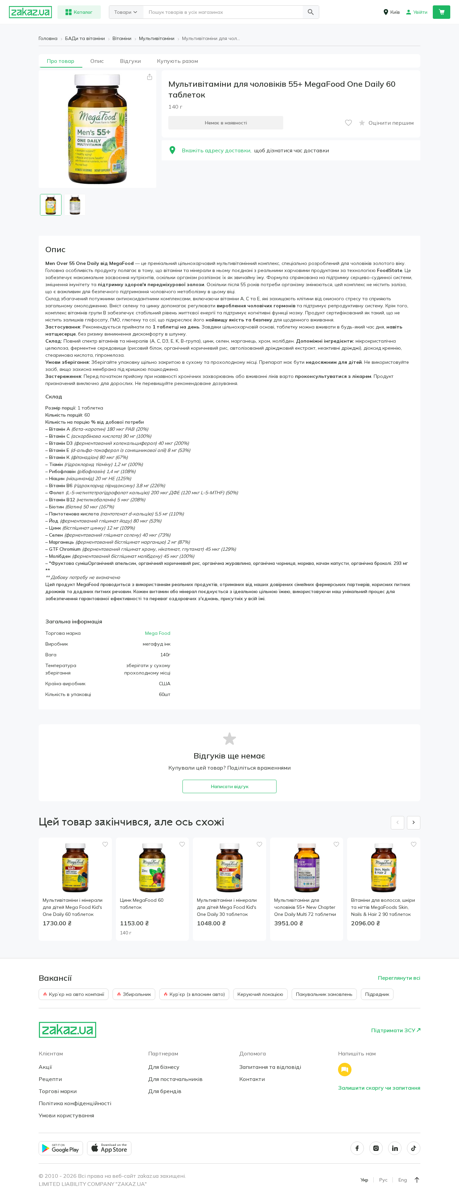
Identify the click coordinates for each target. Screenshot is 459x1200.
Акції (45, 1066)
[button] (311, 12)
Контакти (252, 1079)
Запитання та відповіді (270, 1066)
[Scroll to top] (417, 1179)
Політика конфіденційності (75, 1103)
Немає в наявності (226, 123)
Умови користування (66, 1115)
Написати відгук (229, 786)
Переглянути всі (399, 977)
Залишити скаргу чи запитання (379, 1087)
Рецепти (50, 1079)
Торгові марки (58, 1091)
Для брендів (164, 1091)
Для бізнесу (163, 1066)
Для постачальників (175, 1079)
